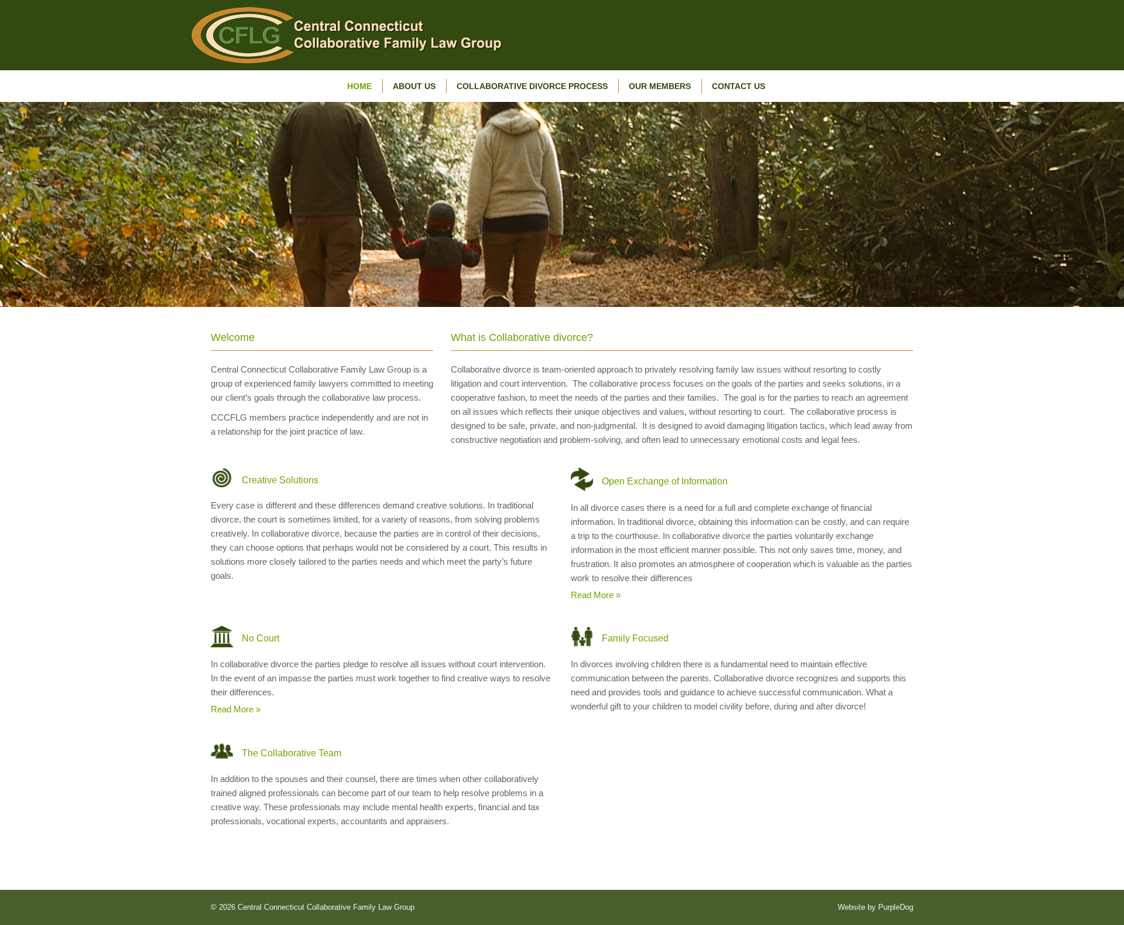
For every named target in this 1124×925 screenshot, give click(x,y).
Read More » (596, 595)
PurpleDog (895, 907)
